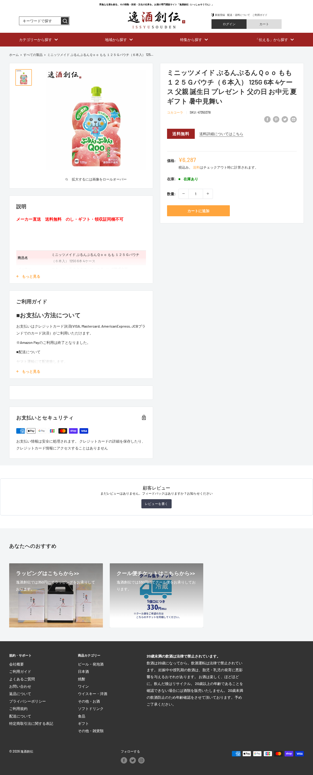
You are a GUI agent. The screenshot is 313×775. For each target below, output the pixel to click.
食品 (81, 716)
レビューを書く (156, 504)
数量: (171, 193)
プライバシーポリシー (27, 701)
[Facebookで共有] (267, 119)
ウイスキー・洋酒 (92, 693)
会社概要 (16, 664)
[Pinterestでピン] (276, 119)
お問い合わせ (20, 686)
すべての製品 (33, 55)
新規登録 (220, 14)
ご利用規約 (18, 708)
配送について (20, 716)
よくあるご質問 (22, 679)
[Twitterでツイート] (285, 119)
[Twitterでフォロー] (132, 760)
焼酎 (81, 679)
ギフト (83, 723)
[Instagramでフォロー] (141, 760)
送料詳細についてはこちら (221, 133)
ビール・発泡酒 (91, 664)
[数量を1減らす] (183, 193)
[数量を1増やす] (208, 193)
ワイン (83, 686)
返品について (20, 693)
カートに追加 (198, 210)
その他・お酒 (89, 701)
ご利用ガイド (259, 14)
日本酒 (83, 671)
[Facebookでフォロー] (124, 760)
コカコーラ (175, 112)
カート (264, 24)
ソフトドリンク (91, 708)
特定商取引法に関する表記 (31, 723)
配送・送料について (238, 14)
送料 (196, 167)
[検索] (64, 21)
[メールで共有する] (293, 119)
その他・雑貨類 (91, 730)
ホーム (14, 55)
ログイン (229, 24)
